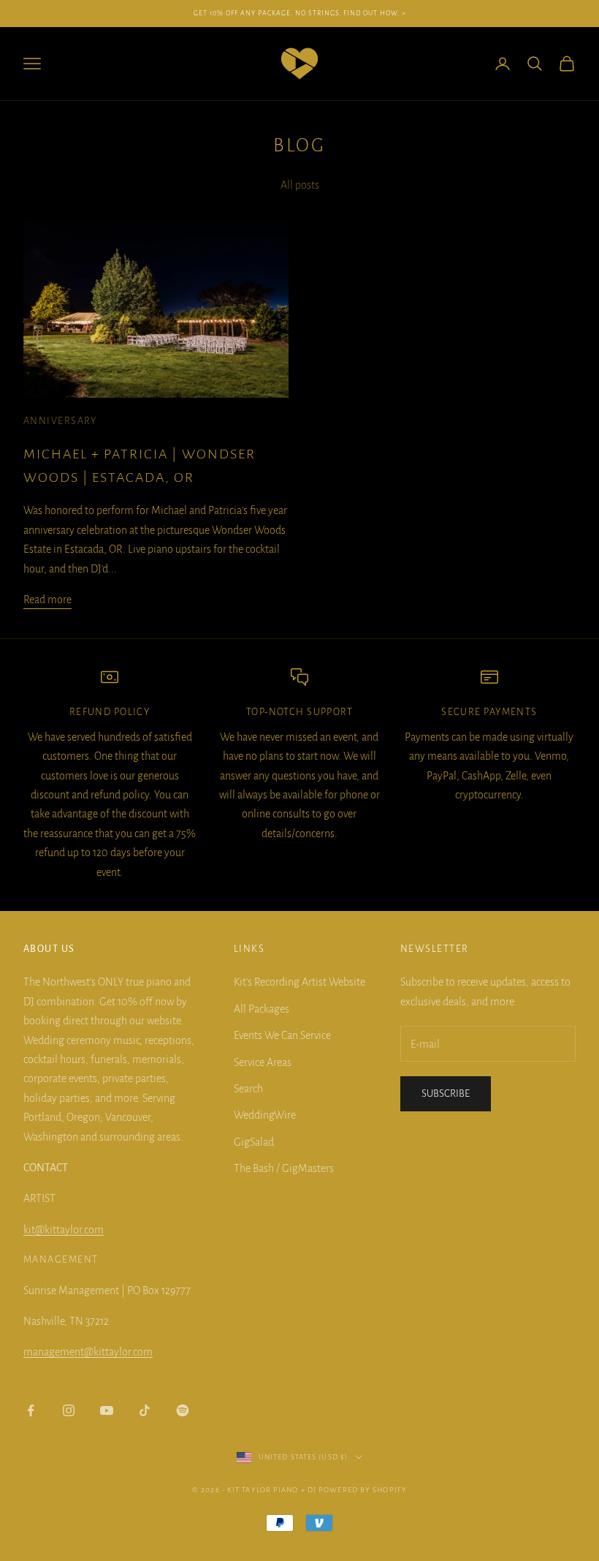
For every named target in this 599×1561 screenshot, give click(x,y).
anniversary (60, 420)
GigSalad (254, 1142)
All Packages (261, 1009)
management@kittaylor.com (88, 1352)
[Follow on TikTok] (144, 1410)
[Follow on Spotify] (182, 1410)
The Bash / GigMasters (284, 1168)
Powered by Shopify (362, 1490)
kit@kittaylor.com (63, 1230)
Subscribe (445, 1093)
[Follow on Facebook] (30, 1410)
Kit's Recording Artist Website (299, 982)
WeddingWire (265, 1115)
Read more (47, 599)
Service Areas (262, 1062)
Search (248, 1089)
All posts (300, 185)
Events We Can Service (282, 1035)
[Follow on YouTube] (106, 1410)
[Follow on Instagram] (68, 1410)
